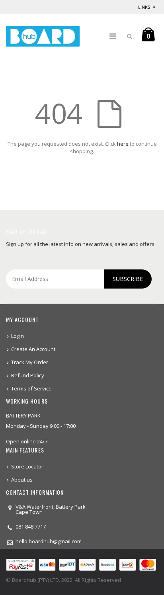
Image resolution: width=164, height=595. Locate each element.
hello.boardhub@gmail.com (49, 541)
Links (144, 7)
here (123, 143)
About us (22, 479)
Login (17, 335)
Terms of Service (31, 388)
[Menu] (112, 36)
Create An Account (33, 349)
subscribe (128, 279)
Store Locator (27, 466)
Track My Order (29, 362)
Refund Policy (27, 375)
